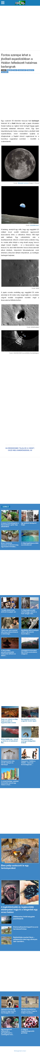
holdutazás (21, 70)
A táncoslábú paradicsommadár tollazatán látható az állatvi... (8, 653)
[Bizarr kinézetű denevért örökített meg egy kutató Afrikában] (10, 536)
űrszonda (5, 72)
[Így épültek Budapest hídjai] (30, 516)
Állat (3, 862)
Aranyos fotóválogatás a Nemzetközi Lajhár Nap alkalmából (10, 524)
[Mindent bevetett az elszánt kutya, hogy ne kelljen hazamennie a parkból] (30, 1002)
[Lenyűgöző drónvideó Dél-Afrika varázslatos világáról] (30, 643)
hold (15, 70)
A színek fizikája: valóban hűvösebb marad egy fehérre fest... (10, 783)
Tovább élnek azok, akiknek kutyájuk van (8, 611)
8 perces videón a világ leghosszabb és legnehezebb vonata (9, 720)
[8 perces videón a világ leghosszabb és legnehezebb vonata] (10, 712)
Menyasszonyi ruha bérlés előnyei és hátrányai (7, 762)
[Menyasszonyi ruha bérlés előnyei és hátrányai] (10, 754)
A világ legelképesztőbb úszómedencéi (30, 544)
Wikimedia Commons (23, 183)
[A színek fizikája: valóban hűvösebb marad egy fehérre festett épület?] (10, 774)
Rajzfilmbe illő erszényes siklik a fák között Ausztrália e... (30, 632)
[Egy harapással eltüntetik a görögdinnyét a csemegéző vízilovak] (10, 1022)
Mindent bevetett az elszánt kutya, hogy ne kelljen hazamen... (29, 1011)
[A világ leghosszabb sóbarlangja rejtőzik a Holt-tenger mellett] (30, 603)
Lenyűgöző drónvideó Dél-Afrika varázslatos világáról (29, 652)
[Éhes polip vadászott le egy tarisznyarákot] (20, 850)
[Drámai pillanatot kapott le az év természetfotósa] (6, 930)
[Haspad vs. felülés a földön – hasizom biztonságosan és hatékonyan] (30, 754)
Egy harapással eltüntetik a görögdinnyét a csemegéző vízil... (7, 1032)
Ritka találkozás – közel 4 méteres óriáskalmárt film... (9, 740)
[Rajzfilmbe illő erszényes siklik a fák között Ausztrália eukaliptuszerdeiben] (30, 623)
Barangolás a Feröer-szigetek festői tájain (28, 720)
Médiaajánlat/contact (20, 1051)
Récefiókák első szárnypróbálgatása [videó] (28, 740)
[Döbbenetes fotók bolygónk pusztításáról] (6, 920)
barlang (9, 70)
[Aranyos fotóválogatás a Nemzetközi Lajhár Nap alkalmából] (10, 516)
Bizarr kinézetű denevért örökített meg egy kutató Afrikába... (9, 544)
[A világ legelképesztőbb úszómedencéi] (30, 536)
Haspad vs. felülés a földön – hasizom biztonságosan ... (28, 762)
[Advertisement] (20, 28)
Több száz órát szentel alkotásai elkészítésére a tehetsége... (9, 632)
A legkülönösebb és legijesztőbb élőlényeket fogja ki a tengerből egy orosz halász (19, 909)
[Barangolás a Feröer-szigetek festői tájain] (30, 712)
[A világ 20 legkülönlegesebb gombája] (30, 1022)
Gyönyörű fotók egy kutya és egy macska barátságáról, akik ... (8, 1011)
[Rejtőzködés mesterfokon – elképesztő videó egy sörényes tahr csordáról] (6, 940)
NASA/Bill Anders (34, 225)
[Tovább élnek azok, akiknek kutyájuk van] (10, 603)
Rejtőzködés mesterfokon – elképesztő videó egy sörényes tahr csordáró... (25, 939)
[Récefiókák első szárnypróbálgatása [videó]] (30, 732)
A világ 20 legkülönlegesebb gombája (27, 1031)
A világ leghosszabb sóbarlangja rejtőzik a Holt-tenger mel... (29, 611)
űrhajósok (30, 70)
